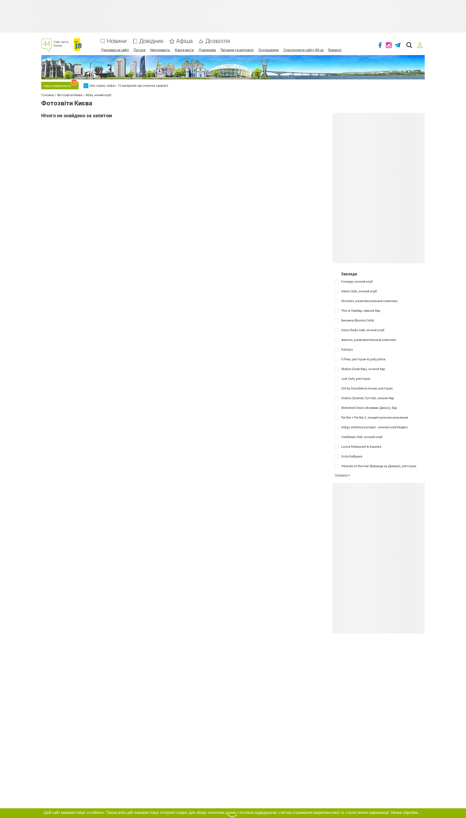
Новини (117, 41)
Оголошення (268, 50)
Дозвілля (217, 41)
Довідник (151, 41)
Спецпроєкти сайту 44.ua (303, 50)
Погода (139, 50)
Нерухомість (160, 50)
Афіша (184, 41)
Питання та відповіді (237, 50)
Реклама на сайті (115, 50)
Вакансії (334, 50)
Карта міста (184, 50)
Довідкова (207, 50)
